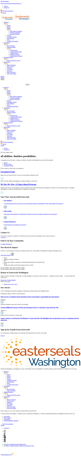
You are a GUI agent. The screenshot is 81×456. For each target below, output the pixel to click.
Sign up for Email (11, 408)
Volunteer (9, 68)
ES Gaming (10, 69)
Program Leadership (15, 32)
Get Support (7, 42)
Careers (6, 6)
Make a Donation (11, 65)
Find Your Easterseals (7, 11)
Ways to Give (10, 66)
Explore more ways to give (10, 284)
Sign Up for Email (11, 73)
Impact (8, 25)
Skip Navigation (5, 1)
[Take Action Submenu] (6, 63)
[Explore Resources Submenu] (6, 59)
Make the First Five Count (13, 60)
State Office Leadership (16, 31)
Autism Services (14, 53)
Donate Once (4, 280)
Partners (9, 35)
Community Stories (12, 37)
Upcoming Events (8, 172)
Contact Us (6, 7)
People (8, 28)
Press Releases (10, 38)
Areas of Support (11, 47)
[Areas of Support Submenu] (9, 49)
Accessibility (7, 419)
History (9, 26)
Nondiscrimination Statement (11, 420)
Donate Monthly (12, 280)
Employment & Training (16, 56)
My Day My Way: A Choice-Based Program (18, 184)
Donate (5, 162)
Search (4, 12)
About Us (6, 22)
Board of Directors (14, 34)
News (8, 39)
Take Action (7, 62)
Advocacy (9, 70)
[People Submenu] (9, 30)
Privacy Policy (7, 417)
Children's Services (15, 54)
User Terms (7, 416)
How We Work (11, 45)
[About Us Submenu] (6, 24)
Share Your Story (11, 72)
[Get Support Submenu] (6, 44)
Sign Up (3, 335)
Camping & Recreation (16, 51)
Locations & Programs (12, 41)
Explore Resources (8, 57)
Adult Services (13, 50)
